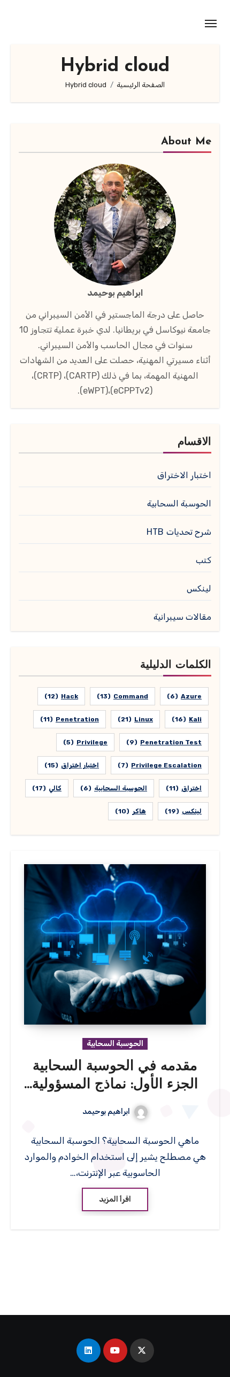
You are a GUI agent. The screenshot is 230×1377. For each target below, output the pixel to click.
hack (61, 696)
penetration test (164, 742)
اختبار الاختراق (184, 475)
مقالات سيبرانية (182, 617)
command (122, 696)
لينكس (199, 588)
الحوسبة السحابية (179, 503)
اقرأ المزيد (115, 1199)
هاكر (130, 811)
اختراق (184, 788)
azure (184, 696)
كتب (203, 560)
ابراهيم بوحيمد (106, 1111)
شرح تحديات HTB (179, 532)
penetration (69, 719)
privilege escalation (160, 765)
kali (187, 719)
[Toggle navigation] (210, 23)
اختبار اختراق (71, 765)
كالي (47, 788)
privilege (85, 742)
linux (135, 719)
